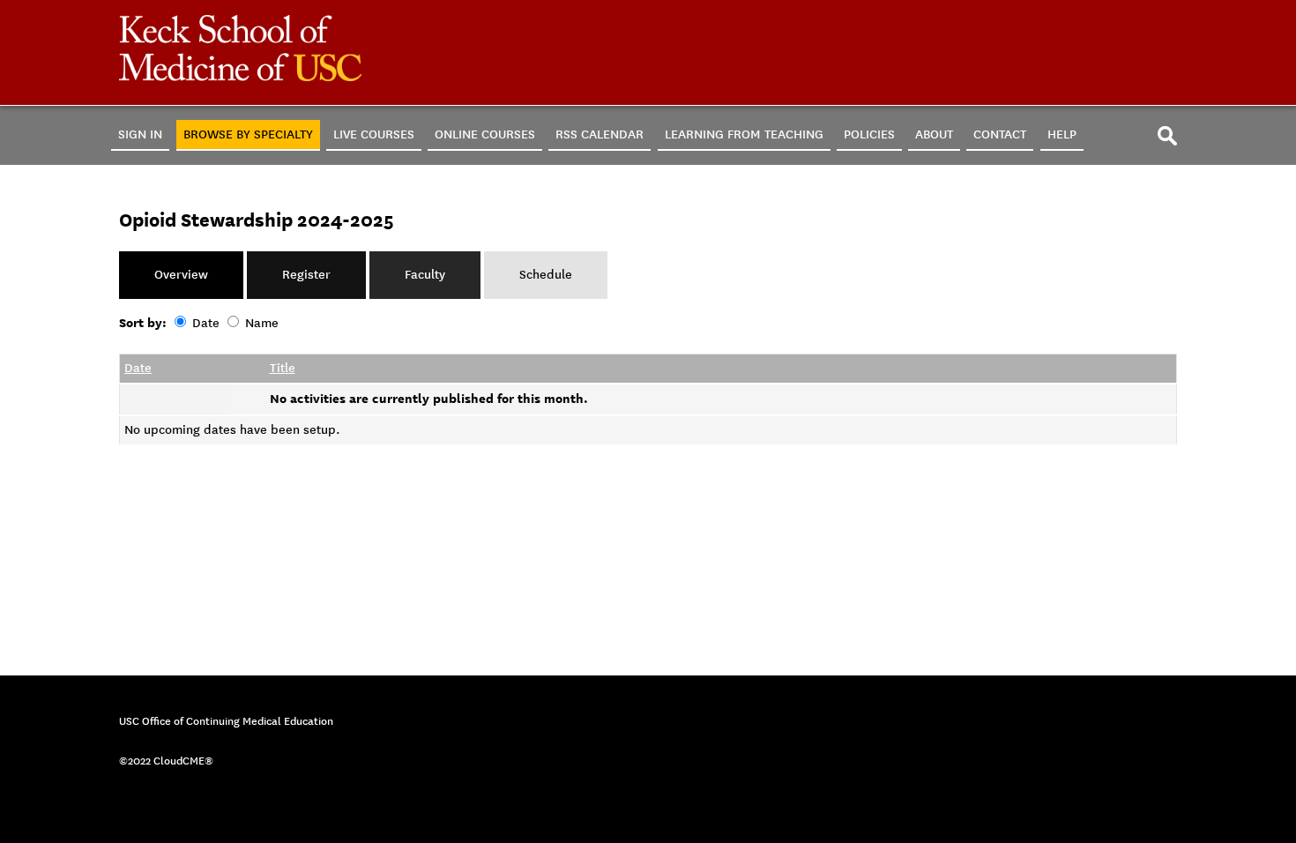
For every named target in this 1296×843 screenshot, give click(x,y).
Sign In (140, 134)
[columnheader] (175, 369)
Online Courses (485, 134)
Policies (869, 134)
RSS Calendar (599, 134)
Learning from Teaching (744, 134)
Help (1061, 134)
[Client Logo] (240, 77)
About (934, 134)
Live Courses (373, 134)
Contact (999, 134)
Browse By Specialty (248, 134)
